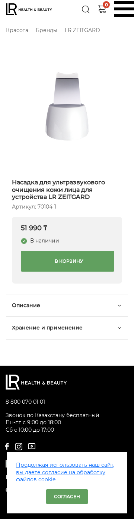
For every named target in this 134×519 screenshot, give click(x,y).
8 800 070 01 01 (25, 401)
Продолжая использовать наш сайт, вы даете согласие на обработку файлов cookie (65, 472)
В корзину (67, 261)
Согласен (67, 496)
